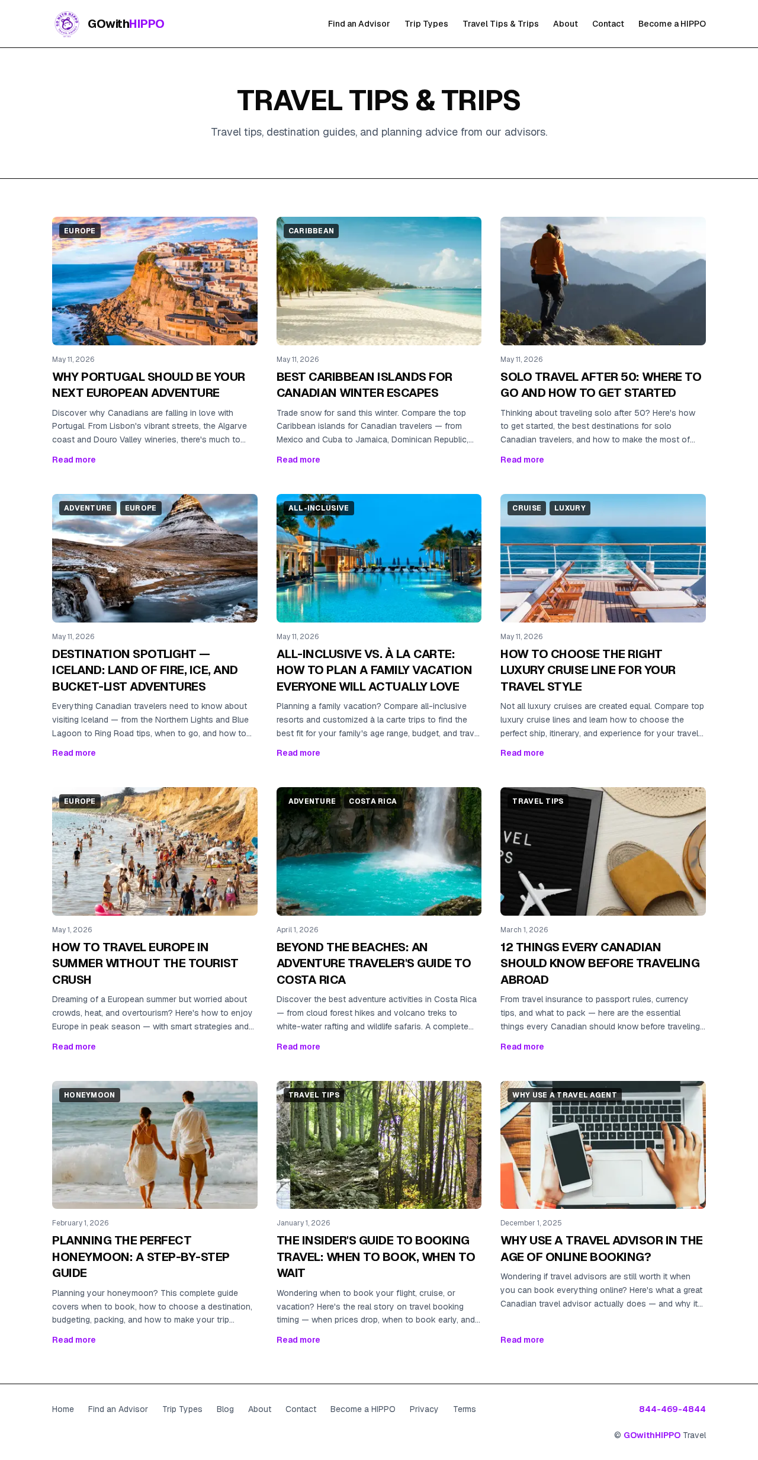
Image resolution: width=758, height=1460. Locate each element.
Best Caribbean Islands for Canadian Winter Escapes (364, 385)
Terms (464, 1409)
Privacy (424, 1409)
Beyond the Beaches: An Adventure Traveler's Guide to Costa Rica (374, 963)
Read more (74, 459)
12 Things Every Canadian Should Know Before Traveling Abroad (599, 963)
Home (63, 1409)
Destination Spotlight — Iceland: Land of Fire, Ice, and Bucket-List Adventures (145, 670)
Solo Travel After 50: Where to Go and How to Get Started (600, 385)
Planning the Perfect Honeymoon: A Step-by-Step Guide (141, 1257)
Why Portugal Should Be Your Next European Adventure (148, 385)
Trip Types (426, 23)
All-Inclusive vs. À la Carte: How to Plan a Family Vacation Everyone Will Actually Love (375, 670)
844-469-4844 (672, 1409)
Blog (225, 1409)
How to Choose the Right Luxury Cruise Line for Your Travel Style (588, 670)
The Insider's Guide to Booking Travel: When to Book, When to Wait (376, 1257)
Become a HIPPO (672, 23)
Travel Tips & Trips (500, 23)
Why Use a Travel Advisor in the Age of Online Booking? (601, 1249)
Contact (608, 23)
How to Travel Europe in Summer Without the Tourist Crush (145, 963)
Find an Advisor (359, 23)
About (565, 23)
